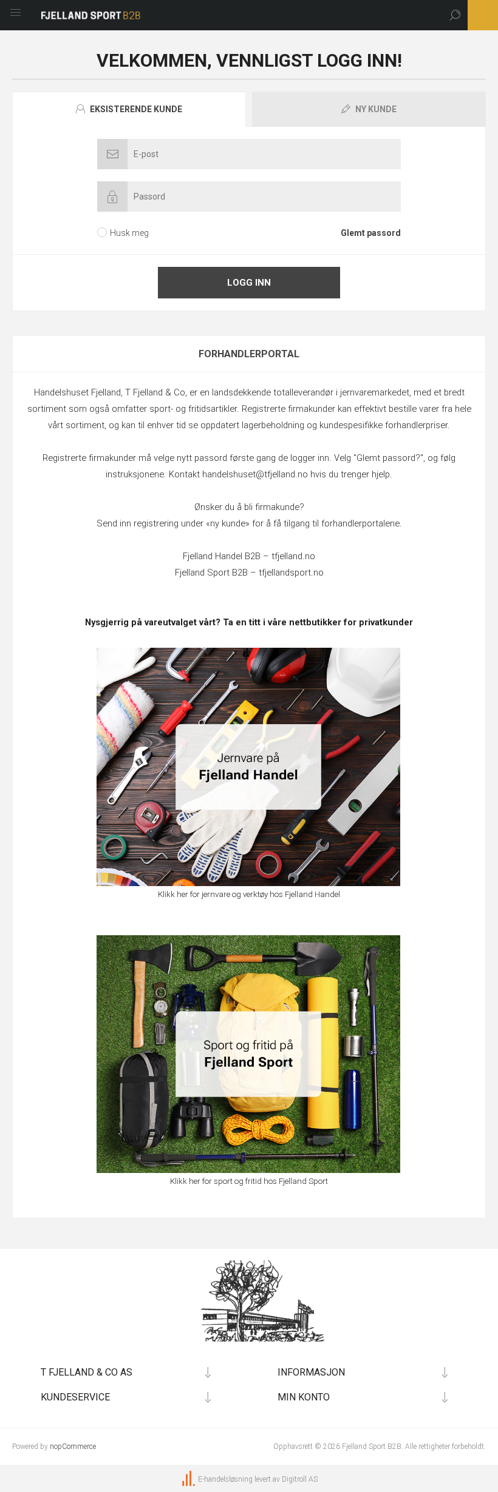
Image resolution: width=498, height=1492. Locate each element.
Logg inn (249, 282)
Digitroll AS (300, 1479)
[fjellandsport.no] (248, 1054)
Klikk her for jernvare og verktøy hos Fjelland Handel (249, 894)
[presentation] (129, 109)
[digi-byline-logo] (189, 1479)
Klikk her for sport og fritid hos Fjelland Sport (249, 1181)
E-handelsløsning (225, 1479)
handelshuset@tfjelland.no (255, 474)
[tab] (130, 109)
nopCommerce (73, 1446)
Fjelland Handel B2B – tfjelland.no (249, 556)
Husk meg (129, 233)
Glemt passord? (388, 457)
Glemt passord (371, 233)
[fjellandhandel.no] (248, 767)
